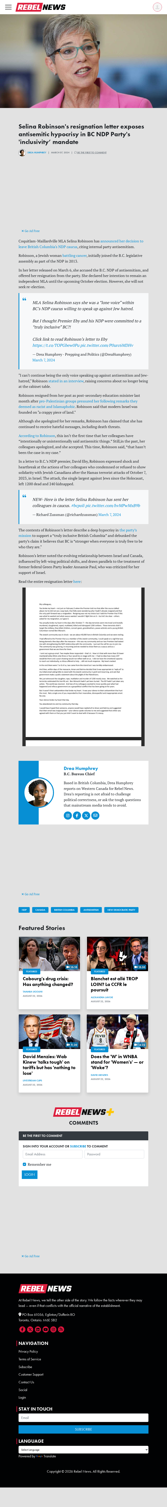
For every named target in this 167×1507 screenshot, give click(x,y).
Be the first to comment (92, 152)
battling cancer (75, 255)
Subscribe (25, 1366)
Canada (40, 910)
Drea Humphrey (36, 152)
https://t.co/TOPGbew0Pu (55, 345)
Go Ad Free (32, 231)
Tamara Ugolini (32, 991)
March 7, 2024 (43, 360)
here (77, 581)
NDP (24, 910)
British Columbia (64, 910)
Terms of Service (30, 1359)
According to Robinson (37, 435)
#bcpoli (77, 505)
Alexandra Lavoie (102, 997)
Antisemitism (91, 910)
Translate (50, 1456)
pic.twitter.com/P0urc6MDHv (106, 345)
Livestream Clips (32, 1080)
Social (23, 1389)
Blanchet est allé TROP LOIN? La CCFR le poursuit (114, 984)
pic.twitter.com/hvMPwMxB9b (112, 505)
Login (22, 1397)
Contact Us (26, 1382)
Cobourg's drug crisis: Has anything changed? (48, 981)
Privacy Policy (28, 1351)
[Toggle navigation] (8, 7)
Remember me (39, 1164)
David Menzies (99, 1075)
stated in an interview (66, 381)
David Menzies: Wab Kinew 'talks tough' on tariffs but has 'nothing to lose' (49, 1065)
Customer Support (31, 1374)
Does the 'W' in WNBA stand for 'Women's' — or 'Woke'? (117, 1062)
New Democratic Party (121, 910)
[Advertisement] (83, 199)
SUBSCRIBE (78, 1146)
